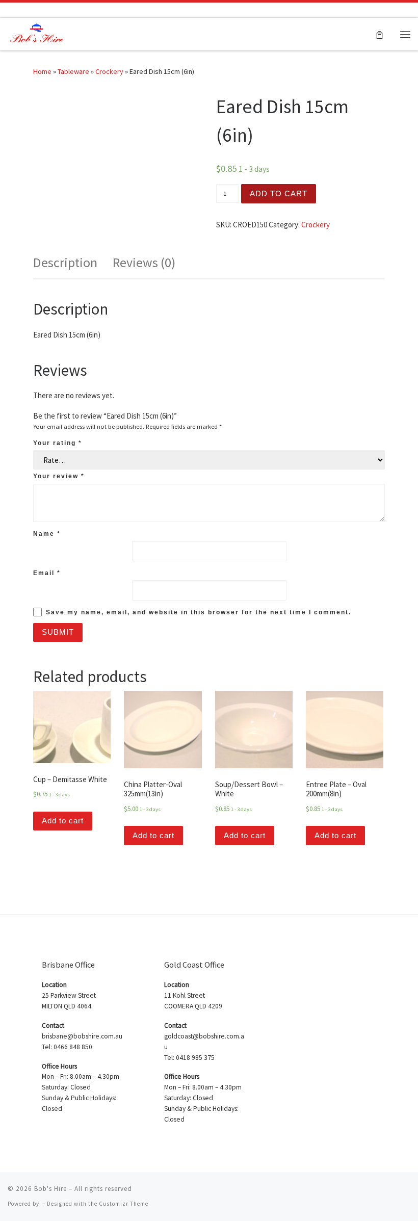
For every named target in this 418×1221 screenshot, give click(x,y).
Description (65, 262)
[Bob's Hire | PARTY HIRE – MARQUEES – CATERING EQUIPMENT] (36, 32)
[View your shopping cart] (380, 33)
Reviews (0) (144, 262)
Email (47, 573)
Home (42, 71)
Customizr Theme (123, 1203)
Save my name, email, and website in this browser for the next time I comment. (198, 612)
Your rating (57, 443)
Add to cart (278, 193)
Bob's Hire (50, 1188)
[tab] (65, 262)
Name (47, 533)
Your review (59, 476)
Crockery (109, 71)
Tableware (73, 71)
